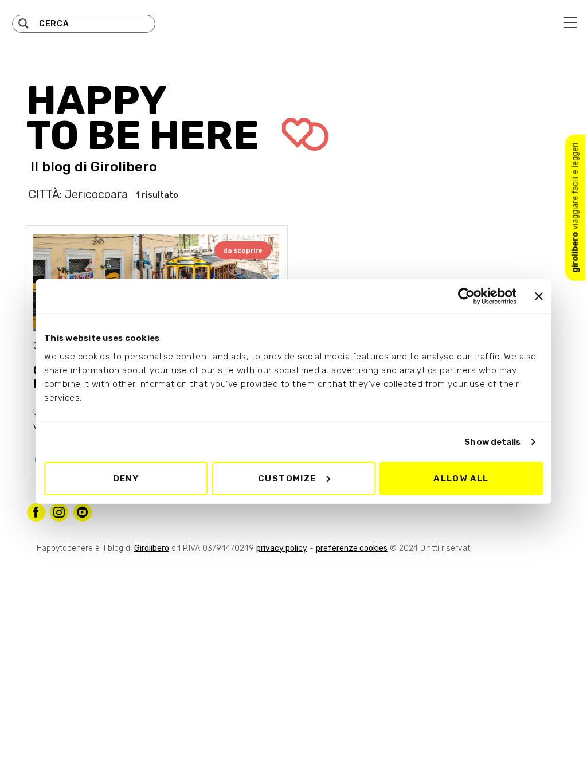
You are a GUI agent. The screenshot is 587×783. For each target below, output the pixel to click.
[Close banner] (539, 296)
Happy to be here (147, 118)
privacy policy (281, 548)
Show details (492, 442)
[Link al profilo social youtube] (82, 512)
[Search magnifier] (23, 23)
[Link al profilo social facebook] (36, 512)
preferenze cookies (352, 548)
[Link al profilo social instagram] (59, 512)
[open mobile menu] (570, 22)
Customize (287, 478)
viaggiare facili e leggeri (575, 208)
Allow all (461, 478)
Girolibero (124, 167)
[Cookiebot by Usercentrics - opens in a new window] (466, 296)
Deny (126, 478)
